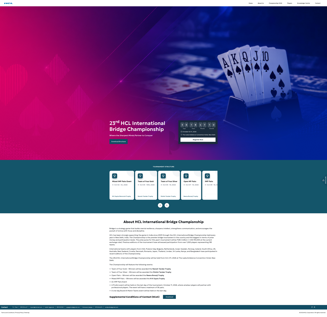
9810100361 (60, 307)
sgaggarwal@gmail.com (73, 307)
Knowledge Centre (303, 3)
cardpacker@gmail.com (111, 307)
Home (251, 3)
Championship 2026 (275, 3)
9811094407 (24, 307)
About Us (261, 3)
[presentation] (160, 205)
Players (289, 3)
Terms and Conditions (8, 312)
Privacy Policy (19, 312)
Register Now (198, 140)
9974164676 (98, 307)
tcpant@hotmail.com (36, 307)
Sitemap (26, 312)
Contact (317, 3)
